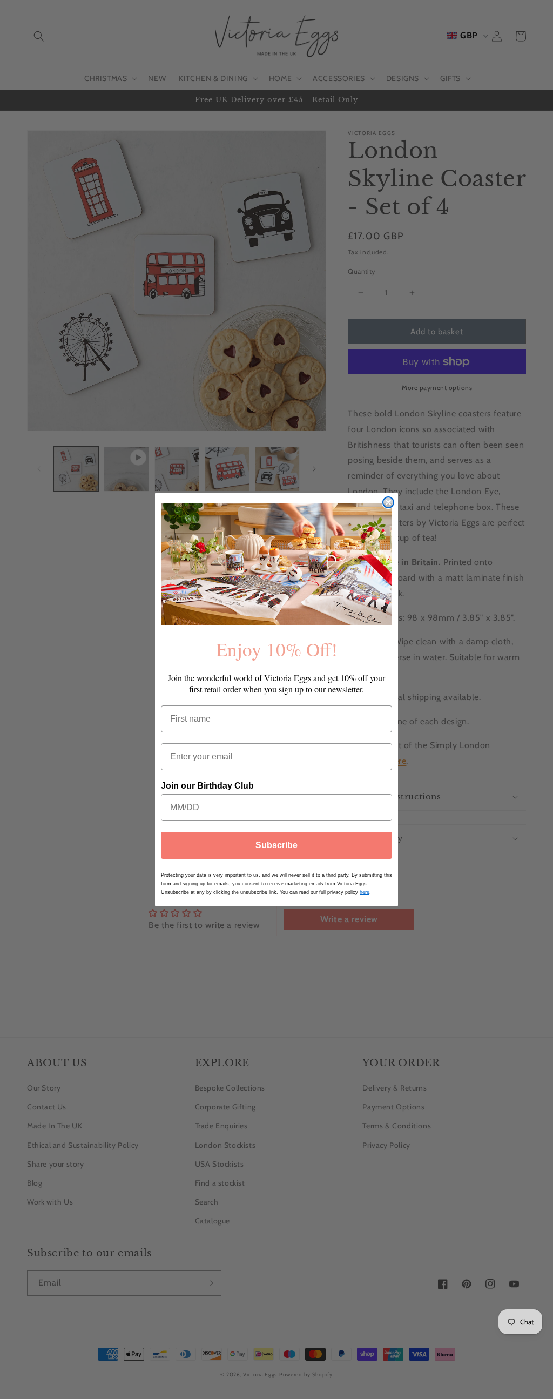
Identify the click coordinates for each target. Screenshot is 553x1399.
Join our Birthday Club (207, 785)
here (364, 892)
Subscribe (276, 845)
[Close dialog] (388, 502)
